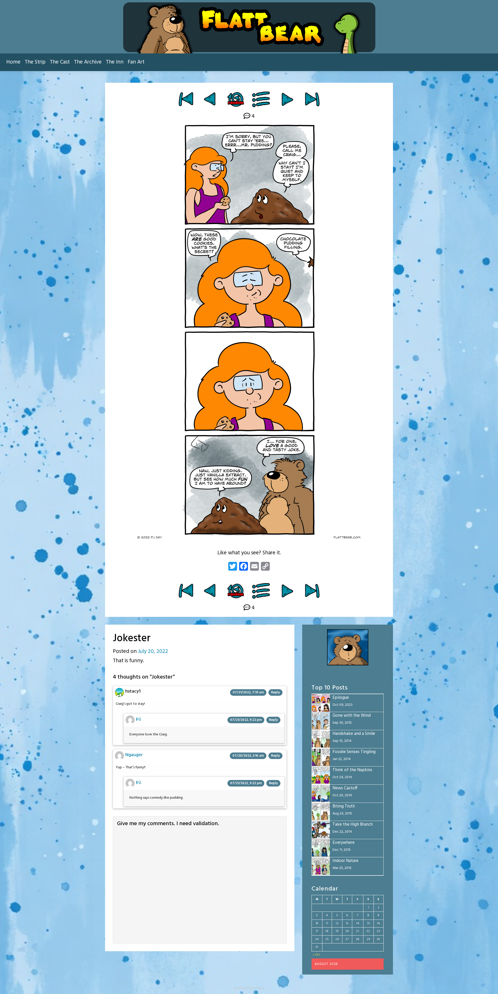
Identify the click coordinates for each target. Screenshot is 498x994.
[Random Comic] (235, 99)
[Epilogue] (312, 99)
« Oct (316, 954)
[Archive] (261, 99)
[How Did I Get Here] (186, 99)
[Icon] (287, 99)
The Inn (114, 62)
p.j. (138, 719)
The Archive (88, 62)
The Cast (60, 62)
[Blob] (210, 99)
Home (13, 62)
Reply (275, 692)
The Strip (35, 62)
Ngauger (134, 755)
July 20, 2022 (153, 651)
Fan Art (136, 62)
